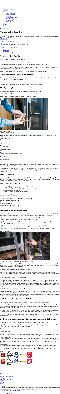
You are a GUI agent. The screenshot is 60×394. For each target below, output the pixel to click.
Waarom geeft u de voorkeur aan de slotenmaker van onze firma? (18, 261)
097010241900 (4, 28)
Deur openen (9, 20)
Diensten (5, 12)
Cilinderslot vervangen (11, 17)
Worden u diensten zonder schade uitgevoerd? (13, 288)
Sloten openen (9, 16)
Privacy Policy (17, 390)
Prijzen (5, 24)
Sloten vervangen (10, 14)
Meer (1, 152)
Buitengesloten (10, 21)
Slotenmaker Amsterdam (9, 9)
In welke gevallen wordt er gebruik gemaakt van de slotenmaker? (18, 269)
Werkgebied (6, 23)
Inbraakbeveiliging (10, 19)
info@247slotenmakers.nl (6, 376)
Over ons (5, 10)
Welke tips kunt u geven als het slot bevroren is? (14, 277)
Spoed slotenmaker (11, 13)
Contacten (5, 26)
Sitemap (2, 382)
